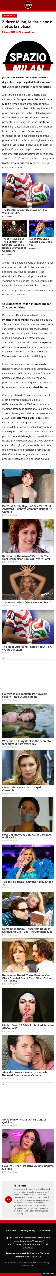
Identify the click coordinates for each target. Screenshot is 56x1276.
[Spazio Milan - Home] (28, 5)
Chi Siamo (11, 1230)
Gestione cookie (48, 1273)
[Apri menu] (51, 5)
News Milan (10, 16)
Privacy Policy (28, 1230)
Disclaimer (44, 1230)
